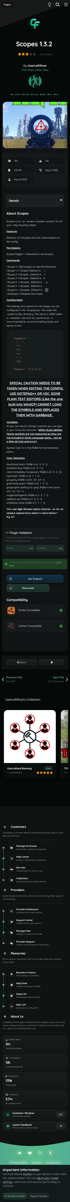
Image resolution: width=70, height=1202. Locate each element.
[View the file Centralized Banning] (30, 736)
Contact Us (52, 1162)
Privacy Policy (19, 1162)
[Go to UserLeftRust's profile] (35, 81)
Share (22, 662)
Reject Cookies (38, 1196)
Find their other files (35, 70)
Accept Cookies (16, 1196)
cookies (27, 1174)
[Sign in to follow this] (52, 662)
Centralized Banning (19, 768)
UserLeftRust (37, 65)
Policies (36, 1162)
